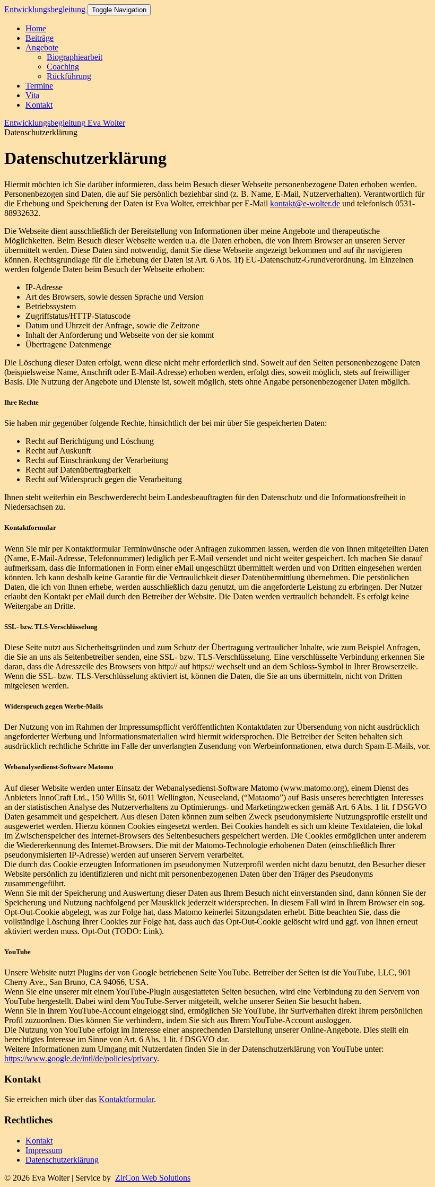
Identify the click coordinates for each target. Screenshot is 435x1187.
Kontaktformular (126, 1099)
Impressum (43, 1150)
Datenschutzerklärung (62, 1159)
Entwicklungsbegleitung (46, 9)
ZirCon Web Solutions (152, 1177)
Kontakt (39, 1140)
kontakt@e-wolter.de (305, 203)
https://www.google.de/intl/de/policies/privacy (80, 1058)
